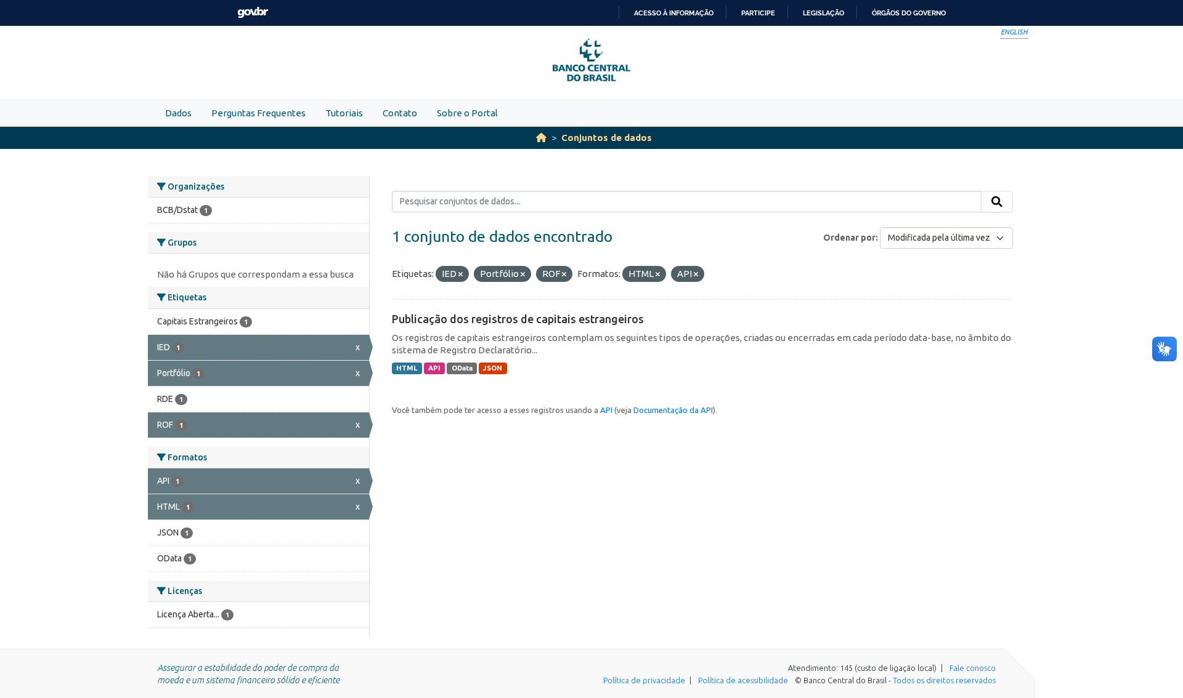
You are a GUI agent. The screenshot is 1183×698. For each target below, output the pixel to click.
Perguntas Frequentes (258, 113)
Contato (400, 113)
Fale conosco (972, 668)
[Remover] (460, 274)
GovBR (252, 12)
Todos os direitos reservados (944, 680)
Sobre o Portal (467, 113)
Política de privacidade (644, 680)
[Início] (541, 137)
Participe (758, 13)
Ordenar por (849, 238)
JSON (492, 368)
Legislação (823, 13)
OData (462, 368)
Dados (178, 113)
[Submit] (997, 202)
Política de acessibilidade (743, 680)
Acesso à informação (673, 13)
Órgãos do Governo (909, 13)
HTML (406, 368)
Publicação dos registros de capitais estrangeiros (518, 319)
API (434, 368)
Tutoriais (344, 113)
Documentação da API (673, 410)
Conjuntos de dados (606, 137)
